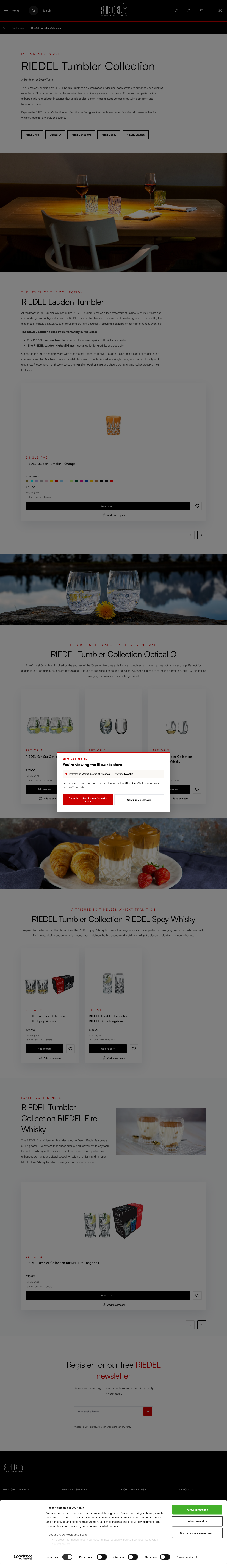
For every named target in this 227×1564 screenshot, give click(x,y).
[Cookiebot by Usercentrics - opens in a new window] (22, 1557)
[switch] (102, 1557)
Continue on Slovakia (139, 799)
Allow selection (197, 1521)
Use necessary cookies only (197, 1532)
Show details (185, 1556)
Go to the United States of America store (88, 800)
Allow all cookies (197, 1509)
